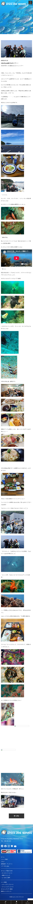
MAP (16, 903)
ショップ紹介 (4, 859)
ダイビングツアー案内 (7, 889)
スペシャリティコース (7, 886)
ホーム (2, 857)
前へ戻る (16, 816)
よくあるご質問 (6, 877)
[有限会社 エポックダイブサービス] (16, 4)
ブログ (2, 861)
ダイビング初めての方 (7, 870)
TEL (5, 903)
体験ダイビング (6, 875)
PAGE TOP (28, 903)
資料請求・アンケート (7, 864)
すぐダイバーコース (7, 873)
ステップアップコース (7, 884)
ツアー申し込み (5, 866)
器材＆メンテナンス (6, 891)
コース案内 (4, 882)
